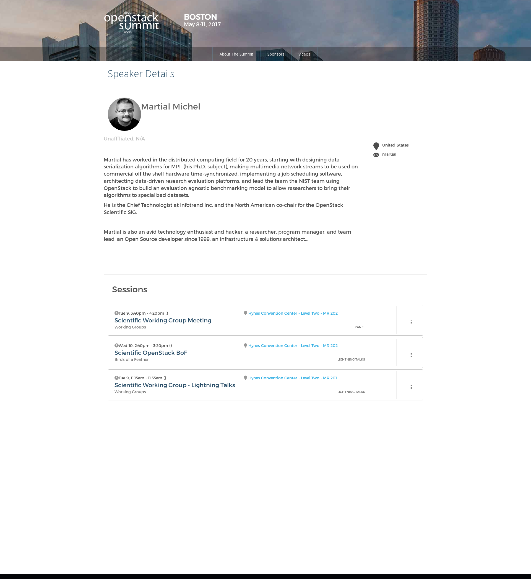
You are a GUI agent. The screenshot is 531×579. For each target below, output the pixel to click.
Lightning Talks (351, 359)
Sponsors (275, 54)
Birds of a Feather (131, 359)
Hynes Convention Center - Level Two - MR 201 (292, 377)
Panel (360, 327)
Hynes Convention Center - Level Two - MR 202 (293, 313)
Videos (304, 54)
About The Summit (236, 54)
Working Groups (130, 327)
